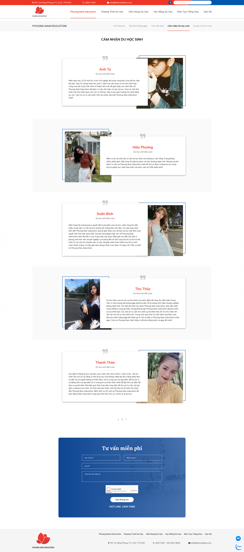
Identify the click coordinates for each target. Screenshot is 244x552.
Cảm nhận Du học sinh (178, 26)
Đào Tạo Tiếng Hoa (188, 11)
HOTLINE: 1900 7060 (122, 506)
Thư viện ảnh (157, 26)
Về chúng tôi (119, 26)
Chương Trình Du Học (112, 11)
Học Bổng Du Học (163, 11)
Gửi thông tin (122, 499)
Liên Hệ (208, 11)
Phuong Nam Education (83, 11)
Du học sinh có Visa (202, 26)
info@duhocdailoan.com (121, 2)
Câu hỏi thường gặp (138, 26)
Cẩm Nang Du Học (138, 11)
